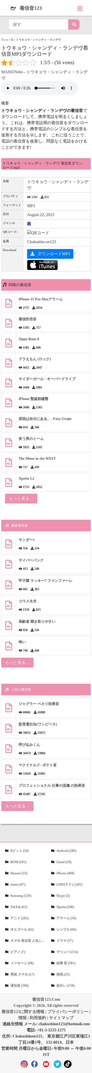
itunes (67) (17, 884)
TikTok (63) (18, 907)
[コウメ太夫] (8, 607)
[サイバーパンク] (8, 566)
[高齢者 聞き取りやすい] (8, 627)
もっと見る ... (17, 662)
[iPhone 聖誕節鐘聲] (8, 405)
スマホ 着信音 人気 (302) (28, 940)
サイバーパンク (31, 560)
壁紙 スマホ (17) (22, 974)
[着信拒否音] (8, 325)
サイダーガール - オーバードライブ (47, 379)
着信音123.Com (46, 999)
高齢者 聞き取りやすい (37, 621)
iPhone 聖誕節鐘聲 (33, 399)
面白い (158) (65, 985)
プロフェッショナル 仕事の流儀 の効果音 (52, 785)
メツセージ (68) (21, 963)
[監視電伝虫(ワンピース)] (8, 730)
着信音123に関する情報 (23, 1011)
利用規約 (38, 1018)
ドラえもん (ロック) (35, 359)
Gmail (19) (63, 862)
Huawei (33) (18, 873)
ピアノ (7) (17, 952)
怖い (22, 642)
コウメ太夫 (28, 601)
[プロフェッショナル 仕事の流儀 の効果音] (8, 791)
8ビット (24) (19, 851)
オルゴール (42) (21, 929)
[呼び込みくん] (8, 750)
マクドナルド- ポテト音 (38, 765)
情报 (22, 1018)
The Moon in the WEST (37, 459)
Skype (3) (63, 896)
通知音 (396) (19, 985)
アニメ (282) (19, 918)
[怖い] (8, 648)
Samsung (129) (20, 896)
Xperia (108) (65, 907)
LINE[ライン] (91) (69, 884)
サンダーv (27, 540)
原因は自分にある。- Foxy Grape (45, 419)
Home (4, 39)
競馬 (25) (63, 974)
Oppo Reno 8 (29, 339)
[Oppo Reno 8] (8, 345)
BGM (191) (18, 862)
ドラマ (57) (64, 940)
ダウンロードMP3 (53, 254)
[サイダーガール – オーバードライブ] (8, 385)
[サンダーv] (8, 546)
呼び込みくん (29, 745)
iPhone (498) (65, 873)
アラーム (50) (66, 918)
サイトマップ (61, 1018)
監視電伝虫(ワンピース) (38, 724)
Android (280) (66, 851)
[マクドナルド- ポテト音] (8, 771)
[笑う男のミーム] (8, 444)
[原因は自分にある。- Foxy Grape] (8, 424)
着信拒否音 (28, 319)
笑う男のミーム (31, 439)
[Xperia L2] (8, 484)
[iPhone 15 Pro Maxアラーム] (8, 305)
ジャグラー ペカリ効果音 (39, 704)
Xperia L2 (26, 478)
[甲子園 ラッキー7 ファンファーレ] (8, 586)
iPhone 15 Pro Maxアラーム (41, 299)
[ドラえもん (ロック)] (8, 365)
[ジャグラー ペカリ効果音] (8, 710)
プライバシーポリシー (68, 1011)
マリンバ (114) (67, 952)
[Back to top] (85, 1067)
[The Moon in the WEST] (8, 464)
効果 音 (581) (65, 963)
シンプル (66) (66, 929)
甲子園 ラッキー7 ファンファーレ (46, 581)
